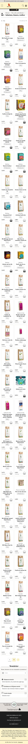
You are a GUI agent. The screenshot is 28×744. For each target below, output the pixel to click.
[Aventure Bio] (14, 704)
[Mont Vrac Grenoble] (9, 5)
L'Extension (20, 742)
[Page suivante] (18, 659)
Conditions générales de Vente (14, 715)
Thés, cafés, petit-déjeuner (17, 12)
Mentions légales (14, 718)
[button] (2, 5)
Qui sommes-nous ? (14, 724)
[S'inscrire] (24, 673)
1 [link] (9, 659)
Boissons (8, 12)
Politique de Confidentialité (14, 720)
